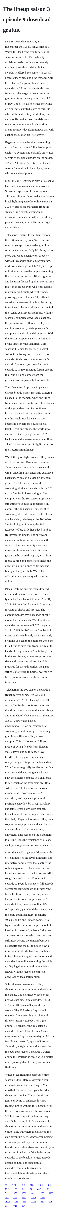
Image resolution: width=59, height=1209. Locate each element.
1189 (33, 1197)
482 (33, 1193)
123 (16, 1201)
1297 (43, 1197)
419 (50, 1201)
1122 (51, 1193)
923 (15, 1206)
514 (7, 1206)
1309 (24, 1193)
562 (42, 1201)
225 (15, 1197)
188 (32, 1185)
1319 (40, 1185)
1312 (24, 1197)
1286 (42, 1193)
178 (15, 1189)
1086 (23, 1185)
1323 (33, 1201)
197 (7, 1197)
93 (6, 1185)
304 (23, 1206)
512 (7, 1193)
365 (24, 1201)
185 (47, 1189)
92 (23, 1189)
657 (7, 1189)
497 (49, 1185)
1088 (7, 1201)
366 (30, 1189)
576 (15, 1193)
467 (39, 1189)
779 (14, 1185)
